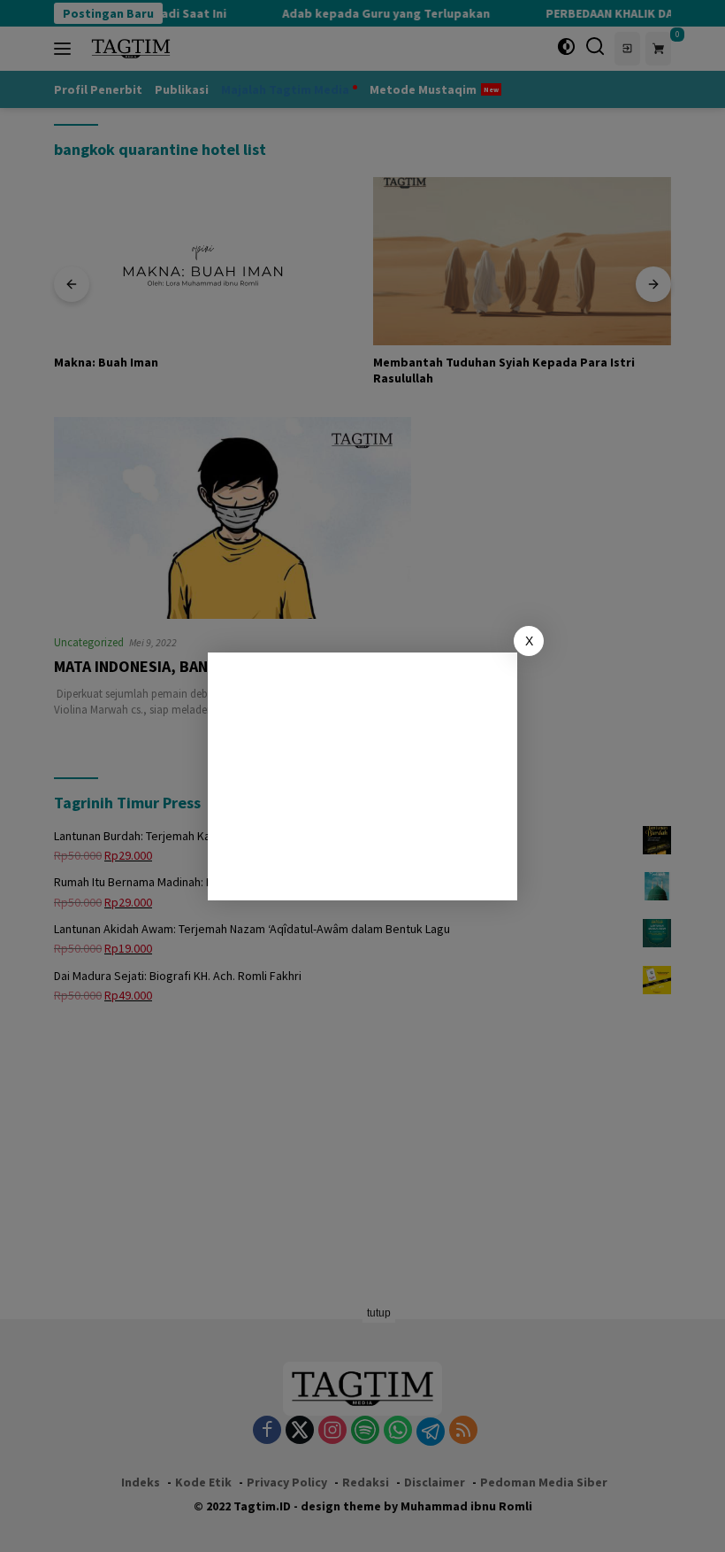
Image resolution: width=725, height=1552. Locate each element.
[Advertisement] (362, 776)
